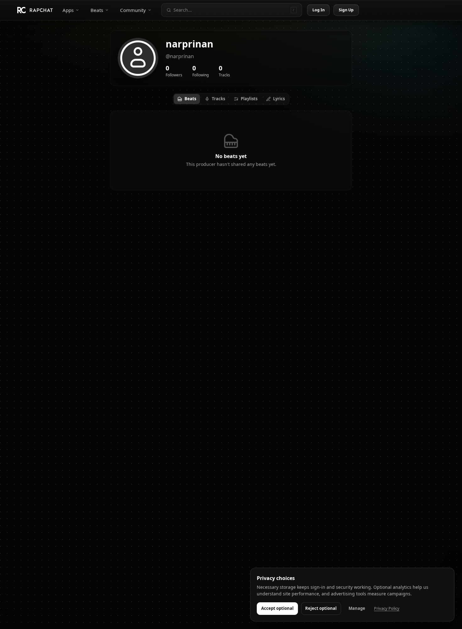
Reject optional (321, 608)
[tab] (187, 99)
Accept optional (277, 608)
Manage (357, 608)
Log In (318, 10)
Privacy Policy (386, 608)
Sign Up (346, 10)
